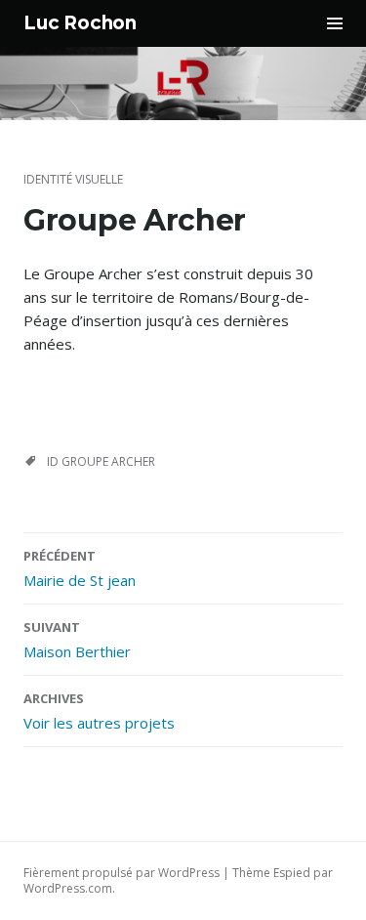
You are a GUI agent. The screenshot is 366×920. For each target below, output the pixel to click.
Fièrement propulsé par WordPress (121, 872)
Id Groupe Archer (101, 461)
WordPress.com (67, 888)
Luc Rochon (80, 23)
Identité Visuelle (73, 179)
